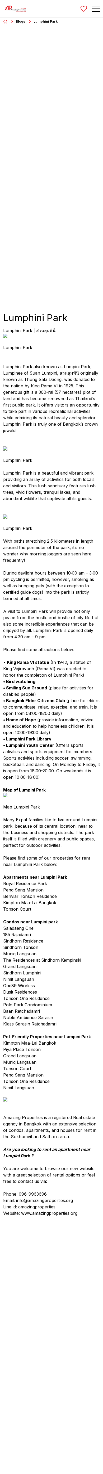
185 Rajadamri (17, 934)
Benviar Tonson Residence (30, 896)
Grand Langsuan (19, 966)
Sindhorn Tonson (20, 947)
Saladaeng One (18, 928)
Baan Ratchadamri (21, 1011)
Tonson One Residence (26, 998)
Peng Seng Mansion (23, 890)
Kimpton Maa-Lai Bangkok (29, 902)
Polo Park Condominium (27, 1004)
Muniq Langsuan (19, 953)
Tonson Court (17, 909)
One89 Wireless (19, 985)
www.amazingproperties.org (49, 1213)
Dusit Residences (20, 992)
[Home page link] (5, 21)
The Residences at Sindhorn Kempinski (42, 960)
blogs (20, 21)
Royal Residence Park (25, 883)
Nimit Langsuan (18, 979)
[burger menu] (96, 8)
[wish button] (84, 9)
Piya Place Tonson (22, 1049)
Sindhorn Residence (23, 941)
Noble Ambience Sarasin (28, 1017)
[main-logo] (15, 9)
